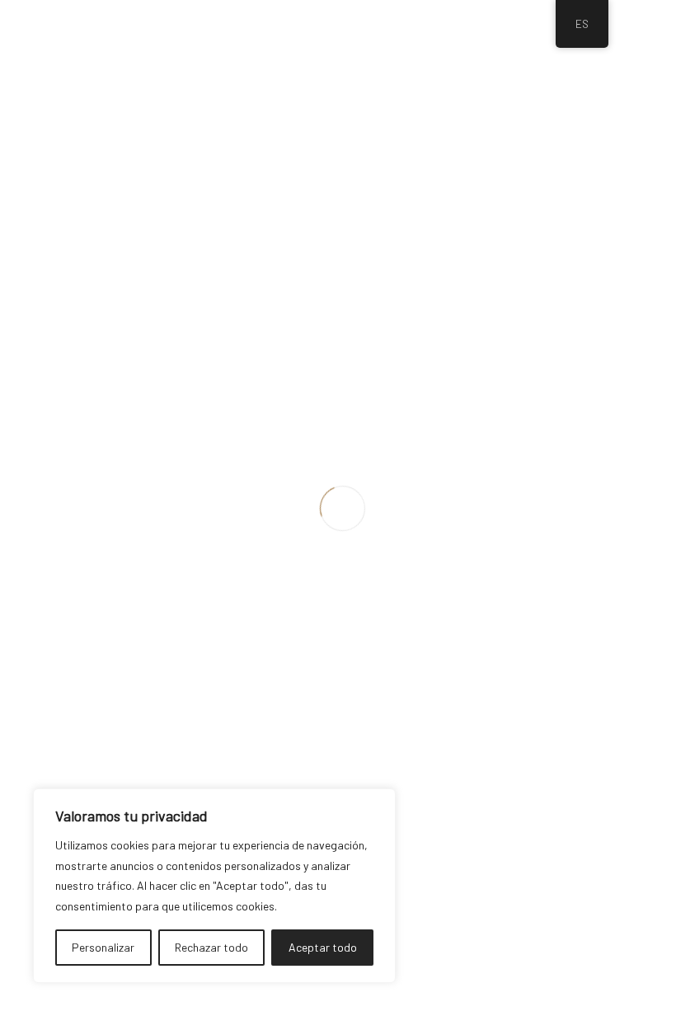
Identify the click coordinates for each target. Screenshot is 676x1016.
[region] (214, 885)
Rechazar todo (211, 947)
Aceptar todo (323, 947)
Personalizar (103, 947)
